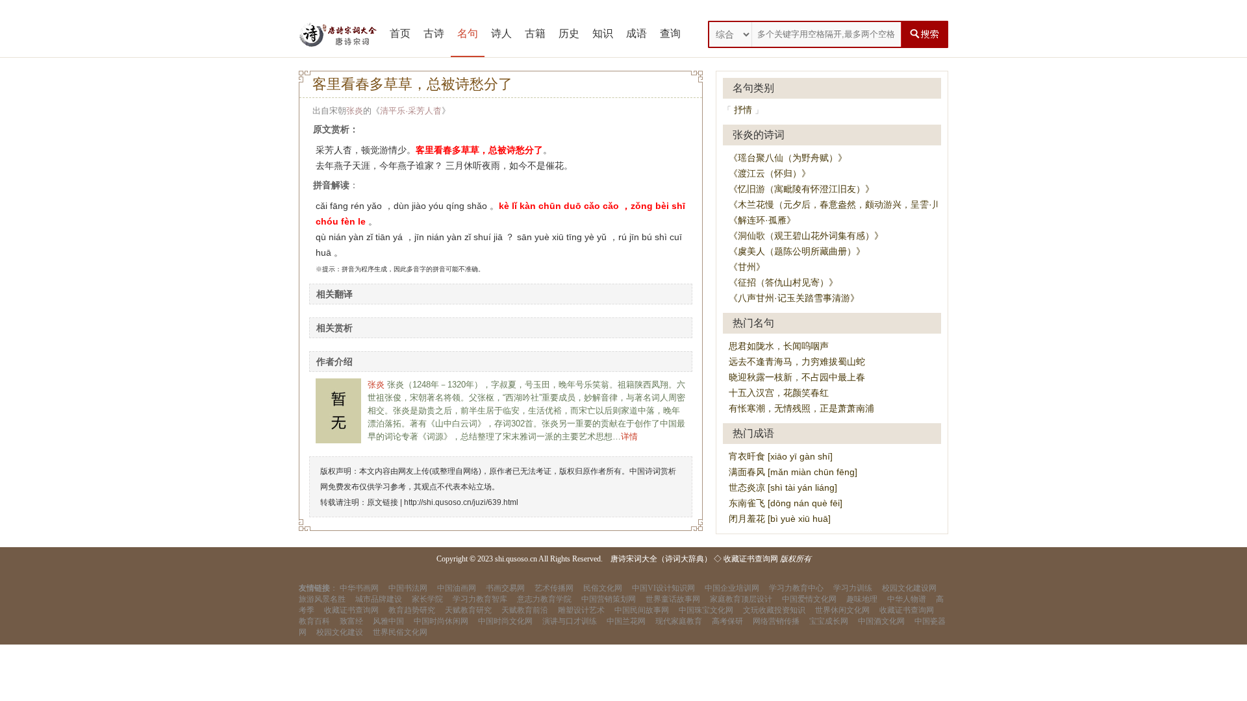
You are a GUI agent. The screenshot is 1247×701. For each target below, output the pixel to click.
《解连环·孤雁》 (762, 220)
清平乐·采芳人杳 (411, 111)
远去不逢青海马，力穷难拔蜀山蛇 (797, 361)
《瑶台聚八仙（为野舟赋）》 (788, 158)
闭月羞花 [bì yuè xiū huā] (780, 518)
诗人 (501, 33)
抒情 (743, 110)
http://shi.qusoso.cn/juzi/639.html (461, 502)
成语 (636, 33)
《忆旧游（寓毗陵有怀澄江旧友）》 (801, 189)
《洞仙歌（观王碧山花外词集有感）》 (806, 235)
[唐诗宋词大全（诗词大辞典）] (338, 34)
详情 (629, 436)
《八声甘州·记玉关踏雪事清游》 (794, 298)
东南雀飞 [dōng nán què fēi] (785, 503)
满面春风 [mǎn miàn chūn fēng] (793, 472)
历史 (569, 33)
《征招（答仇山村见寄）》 (783, 282)
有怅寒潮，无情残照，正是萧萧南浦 (801, 408)
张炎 (354, 111)
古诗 (433, 33)
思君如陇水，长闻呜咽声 (779, 346)
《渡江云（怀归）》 (770, 173)
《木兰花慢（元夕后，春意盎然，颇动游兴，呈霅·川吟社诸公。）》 (867, 204)
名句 (467, 33)
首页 (400, 33)
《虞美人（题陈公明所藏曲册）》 (797, 251)
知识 (602, 33)
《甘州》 (747, 267)
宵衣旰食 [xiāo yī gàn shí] (781, 456)
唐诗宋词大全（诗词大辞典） (661, 558)
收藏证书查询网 (751, 558)
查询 (670, 33)
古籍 (535, 33)
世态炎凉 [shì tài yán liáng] (783, 487)
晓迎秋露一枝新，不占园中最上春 (797, 377)
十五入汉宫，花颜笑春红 (779, 392)
